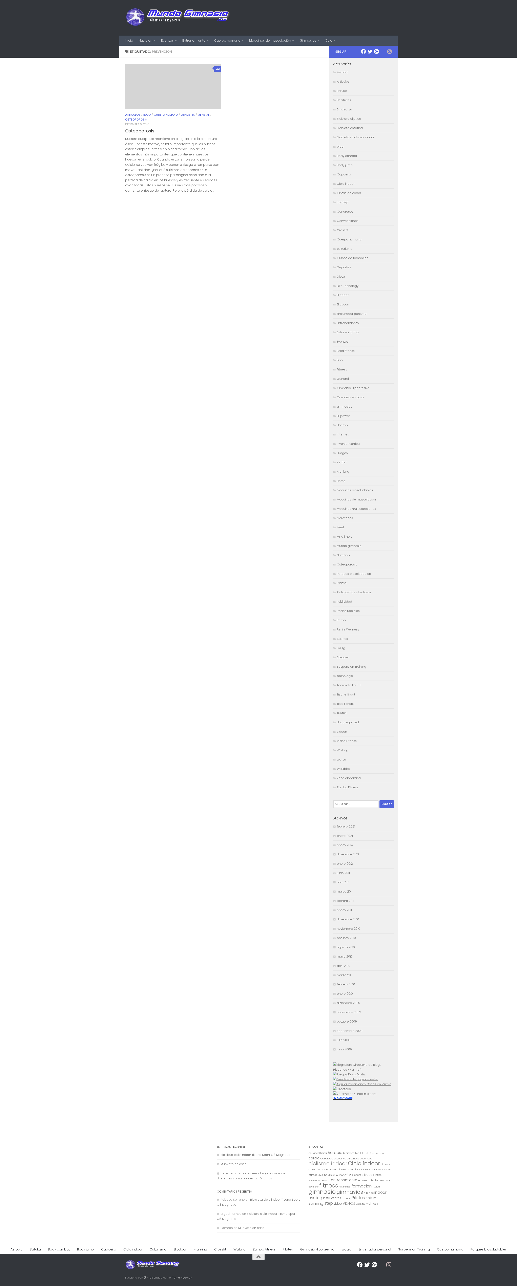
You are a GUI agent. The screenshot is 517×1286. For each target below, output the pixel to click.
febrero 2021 (346, 826)
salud (371, 1198)
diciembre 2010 (348, 919)
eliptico (377, 1175)
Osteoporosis (136, 119)
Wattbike (343, 769)
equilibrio (313, 1186)
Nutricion (145, 40)
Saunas (342, 639)
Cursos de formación (352, 258)
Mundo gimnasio (349, 546)
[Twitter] (370, 51)
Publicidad (344, 601)
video (338, 1203)
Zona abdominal (349, 778)
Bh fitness (344, 100)
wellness (372, 1204)
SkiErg (341, 648)
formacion (361, 1186)
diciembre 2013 (348, 854)
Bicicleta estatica (350, 128)
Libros (341, 481)
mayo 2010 (345, 956)
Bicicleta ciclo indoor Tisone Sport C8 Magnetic (255, 1155)
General (203, 115)
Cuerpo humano (227, 40)
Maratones (345, 518)
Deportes (188, 115)
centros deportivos (361, 1158)
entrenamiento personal (374, 1180)
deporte (343, 1174)
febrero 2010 (346, 984)
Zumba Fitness (347, 787)
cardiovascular (331, 1158)
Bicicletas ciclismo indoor (355, 137)
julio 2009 (344, 1040)
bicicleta (348, 1153)
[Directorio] (342, 1089)
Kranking (343, 471)
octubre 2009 (347, 1021)
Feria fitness (346, 351)
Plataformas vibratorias (354, 592)
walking (361, 1203)
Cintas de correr (349, 193)
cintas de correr (326, 1169)
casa (346, 1158)
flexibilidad (345, 1186)
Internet (343, 434)
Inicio (129, 40)
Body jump (345, 165)
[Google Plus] (376, 51)
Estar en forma (348, 332)
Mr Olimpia (344, 536)
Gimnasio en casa (350, 397)
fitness (328, 1185)
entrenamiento (344, 1180)
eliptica (367, 1175)
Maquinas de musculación (270, 40)
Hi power (343, 416)
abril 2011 (343, 882)
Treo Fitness (345, 704)
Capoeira (344, 174)
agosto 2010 (346, 947)
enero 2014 (345, 845)
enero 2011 (344, 910)
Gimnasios (308, 40)
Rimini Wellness (348, 629)
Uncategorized (348, 722)
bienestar (379, 1153)
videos (342, 731)
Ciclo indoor (346, 183)
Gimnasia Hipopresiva (353, 388)
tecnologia (345, 676)
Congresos (345, 211)
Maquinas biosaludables (355, 490)
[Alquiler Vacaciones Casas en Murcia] (362, 1084)
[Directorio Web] (354, 1094)
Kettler (342, 462)
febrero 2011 (345, 901)
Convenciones (347, 221)
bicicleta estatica (364, 1153)
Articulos (132, 115)
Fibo (340, 360)
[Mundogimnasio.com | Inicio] (178, 17)
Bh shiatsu (344, 109)
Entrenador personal (352, 314)
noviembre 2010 (348, 928)
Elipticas (343, 304)
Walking (342, 750)
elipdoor (356, 1175)
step (328, 1203)
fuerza (376, 1186)
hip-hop (369, 1193)
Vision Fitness (347, 741)
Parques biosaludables (354, 574)
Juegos (342, 453)
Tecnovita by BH (348, 685)
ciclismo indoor (328, 1163)
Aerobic (342, 72)
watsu (341, 759)
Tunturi (342, 713)
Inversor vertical (348, 444)
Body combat (347, 156)
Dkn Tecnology (347, 286)
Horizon (342, 425)
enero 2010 (345, 993)
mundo (346, 1198)
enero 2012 (345, 863)
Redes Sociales (348, 611)
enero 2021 (345, 836)
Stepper (343, 657)
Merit (340, 527)
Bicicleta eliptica (349, 118)
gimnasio (322, 1191)
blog (147, 115)
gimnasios (344, 406)
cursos (313, 1175)
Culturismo (158, 1249)
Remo (341, 620)
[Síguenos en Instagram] (389, 51)
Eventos (167, 40)
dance (331, 1175)
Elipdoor (343, 295)
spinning (316, 1203)
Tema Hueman (182, 1278)
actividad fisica (318, 1153)
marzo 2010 (345, 975)
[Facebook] (363, 51)
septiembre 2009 (350, 1031)
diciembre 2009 (348, 1003)
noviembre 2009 (349, 1012)
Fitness (342, 369)
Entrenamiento (194, 40)
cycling (323, 1175)
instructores (332, 1198)
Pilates (342, 583)
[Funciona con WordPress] (145, 1277)
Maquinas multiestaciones (356, 509)
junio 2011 (343, 873)
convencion (370, 1169)
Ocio (328, 40)
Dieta (341, 276)
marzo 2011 (344, 891)
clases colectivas (349, 1169)
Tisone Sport (346, 694)
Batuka (342, 91)
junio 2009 (344, 1049)
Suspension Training (351, 666)
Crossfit (342, 230)
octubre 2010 (346, 938)
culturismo (344, 249)
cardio (314, 1158)
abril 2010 (343, 966)
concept (343, 202)
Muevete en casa (234, 1164)
